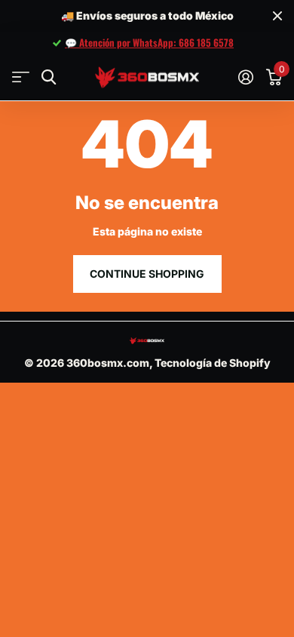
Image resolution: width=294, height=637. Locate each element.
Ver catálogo (20, 77)
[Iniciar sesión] (245, 77)
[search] (48, 77)
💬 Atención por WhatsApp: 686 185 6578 (149, 42)
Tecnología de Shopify (213, 362)
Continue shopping (147, 273)
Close (277, 16)
